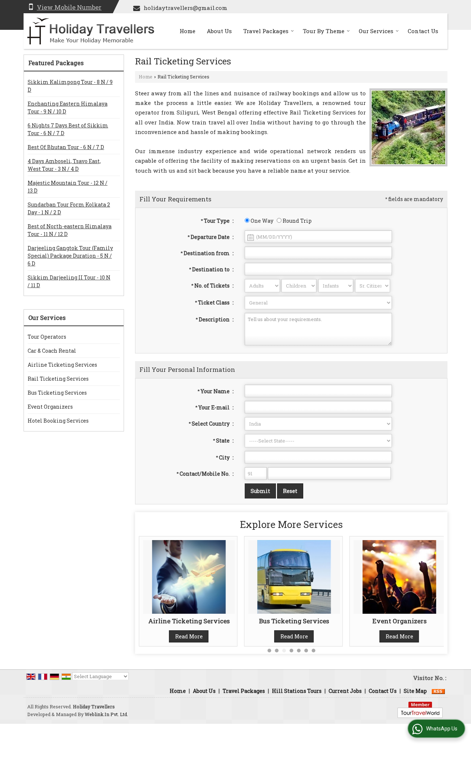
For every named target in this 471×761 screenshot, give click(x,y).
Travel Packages (265, 31)
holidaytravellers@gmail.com (185, 7)
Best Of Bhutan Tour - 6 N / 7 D (66, 147)
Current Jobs (345, 690)
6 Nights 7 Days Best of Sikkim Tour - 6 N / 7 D (68, 129)
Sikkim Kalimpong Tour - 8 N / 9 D (70, 85)
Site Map (415, 690)
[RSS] (438, 690)
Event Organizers (50, 406)
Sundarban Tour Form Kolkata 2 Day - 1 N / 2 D (69, 208)
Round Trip (296, 220)
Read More (189, 636)
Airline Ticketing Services (62, 364)
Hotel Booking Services (58, 420)
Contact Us (423, 31)
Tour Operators (47, 336)
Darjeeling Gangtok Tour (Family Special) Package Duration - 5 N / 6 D (70, 255)
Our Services (376, 31)
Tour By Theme (323, 31)
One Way (261, 220)
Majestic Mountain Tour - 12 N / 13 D (67, 186)
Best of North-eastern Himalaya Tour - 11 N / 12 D (69, 230)
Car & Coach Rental (52, 350)
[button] (69, 7)
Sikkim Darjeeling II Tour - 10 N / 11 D (69, 281)
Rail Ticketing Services (58, 378)
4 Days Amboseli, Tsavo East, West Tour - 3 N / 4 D (64, 165)
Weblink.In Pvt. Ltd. (106, 714)
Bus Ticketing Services (57, 392)
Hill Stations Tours (297, 690)
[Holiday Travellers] (90, 31)
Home (187, 31)
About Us (219, 31)
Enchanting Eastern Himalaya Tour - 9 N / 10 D (67, 107)
